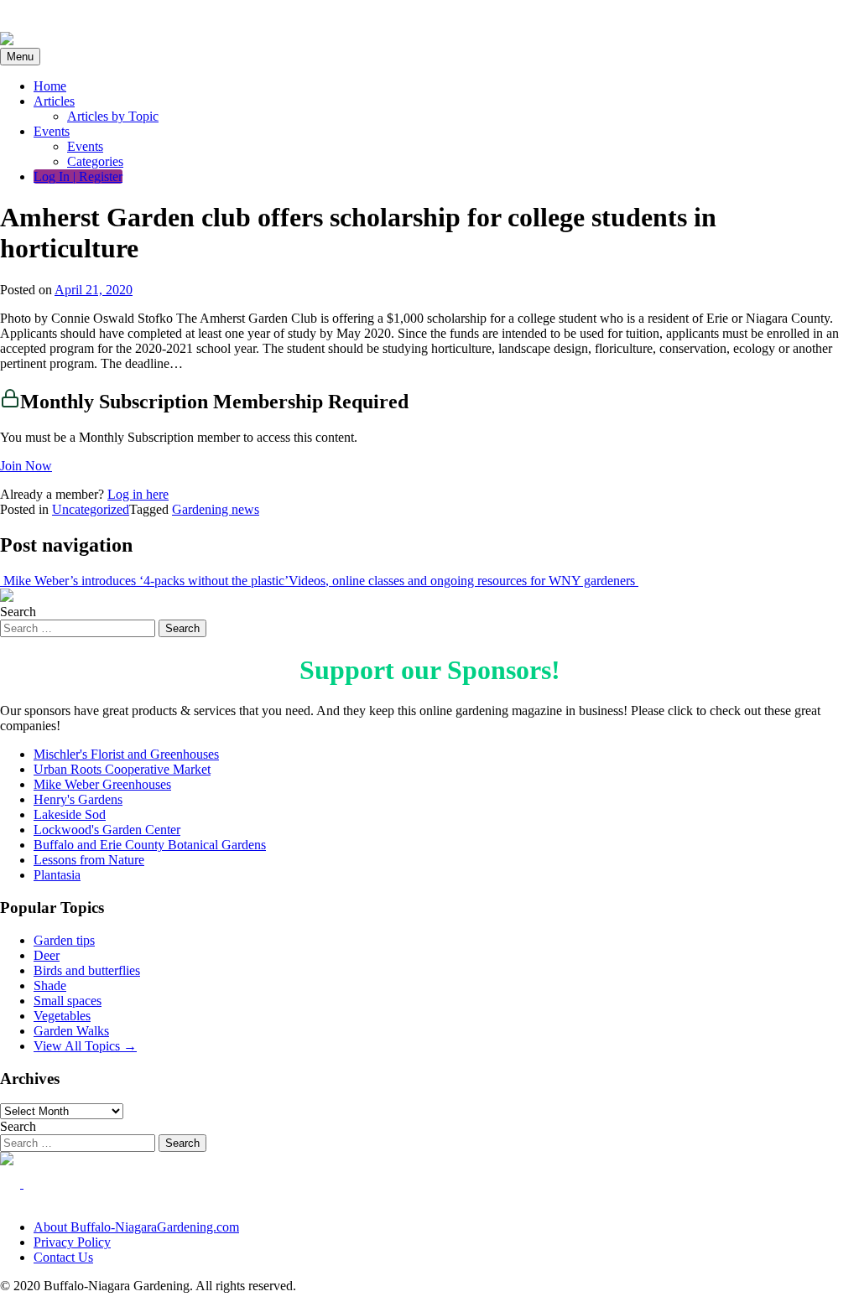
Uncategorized (90, 509)
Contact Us (63, 1257)
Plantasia (57, 875)
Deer (47, 955)
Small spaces (68, 1000)
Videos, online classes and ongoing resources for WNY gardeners (463, 580)
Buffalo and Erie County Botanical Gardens (150, 845)
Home (50, 86)
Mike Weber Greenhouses (102, 784)
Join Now (26, 466)
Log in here (138, 494)
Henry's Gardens (78, 799)
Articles (54, 101)
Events (52, 131)
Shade (50, 985)
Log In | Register (78, 176)
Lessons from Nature (89, 860)
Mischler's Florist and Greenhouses (126, 754)
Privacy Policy (72, 1242)
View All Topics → (85, 1046)
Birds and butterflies (87, 970)
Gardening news (215, 509)
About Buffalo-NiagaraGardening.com (136, 1227)
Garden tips (64, 940)
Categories (95, 161)
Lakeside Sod (70, 814)
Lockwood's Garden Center (107, 829)
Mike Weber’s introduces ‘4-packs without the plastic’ (144, 580)
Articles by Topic (113, 116)
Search (18, 611)
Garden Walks (71, 1031)
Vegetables (62, 1016)
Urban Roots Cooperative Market (122, 769)
